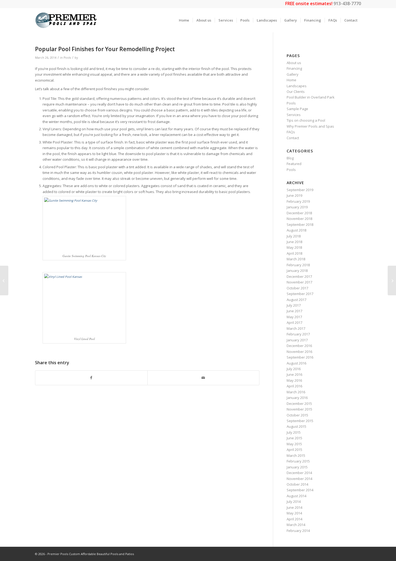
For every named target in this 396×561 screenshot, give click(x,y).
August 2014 (296, 495)
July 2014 (294, 501)
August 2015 (296, 426)
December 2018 (299, 213)
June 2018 (294, 241)
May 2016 (294, 380)
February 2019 (298, 201)
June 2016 (294, 374)
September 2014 (300, 490)
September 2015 (300, 420)
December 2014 (299, 472)
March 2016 (296, 392)
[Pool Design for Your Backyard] (4, 280)
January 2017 (297, 340)
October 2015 (297, 415)
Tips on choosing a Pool (306, 120)
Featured (294, 163)
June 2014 (294, 507)
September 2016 (300, 357)
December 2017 (299, 276)
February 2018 (298, 264)
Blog (290, 158)
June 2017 (294, 310)
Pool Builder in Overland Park (311, 97)
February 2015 (298, 461)
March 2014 (296, 524)
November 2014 (299, 478)
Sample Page (297, 108)
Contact (293, 137)
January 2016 (297, 397)
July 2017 (294, 305)
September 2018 (300, 224)
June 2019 (294, 195)
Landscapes (297, 85)
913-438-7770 (347, 3)
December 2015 (299, 403)
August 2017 (296, 299)
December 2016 (299, 345)
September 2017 (300, 293)
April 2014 (294, 519)
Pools (67, 57)
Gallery (292, 74)
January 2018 (297, 270)
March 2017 (296, 328)
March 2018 (296, 259)
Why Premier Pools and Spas (310, 126)
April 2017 (294, 322)
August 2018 (296, 230)
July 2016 (294, 368)
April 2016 (294, 386)
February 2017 (298, 334)
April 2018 (294, 253)
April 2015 (294, 449)
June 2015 (294, 438)
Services (294, 114)
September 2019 (300, 189)
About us (294, 62)
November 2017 (299, 282)
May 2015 (294, 443)
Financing (294, 68)
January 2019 (297, 207)
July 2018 (294, 236)
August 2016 (296, 363)
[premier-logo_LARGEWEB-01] (66, 20)
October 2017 (297, 288)
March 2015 (296, 455)
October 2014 (297, 484)
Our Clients (296, 91)
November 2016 (299, 351)
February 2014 (298, 530)
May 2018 (294, 247)
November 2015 (299, 409)
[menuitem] (184, 20)
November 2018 (299, 218)
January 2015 (297, 467)
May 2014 (294, 513)
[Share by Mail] (203, 378)
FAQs (291, 131)
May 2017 (294, 316)
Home (291, 80)
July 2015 (294, 432)
